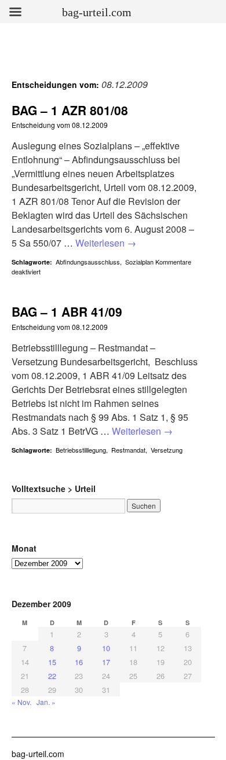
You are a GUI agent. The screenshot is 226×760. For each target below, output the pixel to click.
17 (106, 661)
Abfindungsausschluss (88, 261)
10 (106, 647)
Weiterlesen (105, 242)
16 (79, 661)
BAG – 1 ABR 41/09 (67, 311)
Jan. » (46, 702)
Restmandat (128, 449)
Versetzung (167, 449)
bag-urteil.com (38, 753)
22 (52, 675)
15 (52, 661)
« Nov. (21, 702)
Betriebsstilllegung (81, 449)
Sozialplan (139, 261)
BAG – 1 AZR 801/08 (70, 110)
